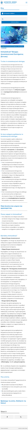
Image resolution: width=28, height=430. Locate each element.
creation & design (24, 428)
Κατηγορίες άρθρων (9, 13)
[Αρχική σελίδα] (9, 3)
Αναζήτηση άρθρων (15, 22)
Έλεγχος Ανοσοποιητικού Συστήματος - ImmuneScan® (12, 46)
